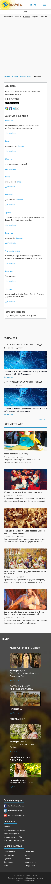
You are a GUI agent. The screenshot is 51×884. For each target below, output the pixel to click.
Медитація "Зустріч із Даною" (25, 648)
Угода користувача (11, 833)
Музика (23, 742)
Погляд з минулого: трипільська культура (21, 687)
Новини (18, 17)
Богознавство (9, 851)
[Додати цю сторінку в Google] (6, 108)
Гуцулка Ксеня (17, 719)
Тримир (8, 212)
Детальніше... (10, 133)
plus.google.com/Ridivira (17, 815)
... (22, 463)
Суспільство (29, 851)
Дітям (6, 865)
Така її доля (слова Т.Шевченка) (20, 758)
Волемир (19, 238)
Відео (22, 670)
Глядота (21, 146)
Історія (27, 855)
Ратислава (9, 271)
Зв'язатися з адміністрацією (15, 840)
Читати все (42, 419)
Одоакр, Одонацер (12, 251)
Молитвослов (30, 862)
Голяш (7, 177)
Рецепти (35, 17)
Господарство (9, 855)
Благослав (9, 121)
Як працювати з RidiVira (13, 837)
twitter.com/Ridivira (15, 811)
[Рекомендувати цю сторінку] (17, 108)
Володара (9, 194)
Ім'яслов (26, 17)
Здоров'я (7, 858)
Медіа (27, 858)
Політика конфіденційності (14, 830)
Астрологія (8, 17)
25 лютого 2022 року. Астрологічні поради (23, 345)
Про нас (7, 826)
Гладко (8, 141)
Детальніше (8, 377)
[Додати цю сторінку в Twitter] (14, 108)
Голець (19, 182)
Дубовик (8, 289)
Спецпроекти (30, 865)
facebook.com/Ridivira (16, 806)
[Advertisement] (25, 44)
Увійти (33, 5)
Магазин (43, 17)
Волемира (9, 233)
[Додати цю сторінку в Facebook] (10, 108)
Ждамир (8, 159)
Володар (19, 200)
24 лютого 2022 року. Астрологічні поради (23, 382)
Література (8, 862)
